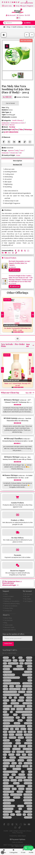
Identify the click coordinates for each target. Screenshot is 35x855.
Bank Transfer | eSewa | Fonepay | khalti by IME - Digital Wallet (17, 845)
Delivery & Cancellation (12, 601)
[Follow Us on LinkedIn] (12, 2)
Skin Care (28, 27)
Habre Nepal (22, 836)
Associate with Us (10, 630)
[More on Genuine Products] (17, 497)
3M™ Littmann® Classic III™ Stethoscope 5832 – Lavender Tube (18, 402)
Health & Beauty (17, 27)
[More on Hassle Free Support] (17, 565)
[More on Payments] (17, 549)
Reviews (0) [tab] (17, 165)
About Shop (8, 618)
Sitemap (20, 833)
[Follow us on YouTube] (15, 2)
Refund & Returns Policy (12, 603)
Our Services (8, 620)
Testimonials (8, 625)
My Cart (27, 596)
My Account (28, 594)
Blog (5, 623)
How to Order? (9, 596)
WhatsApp (28, 130)
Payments (7, 599)
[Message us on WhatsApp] (17, 2)
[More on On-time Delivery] (17, 532)
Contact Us (8, 611)
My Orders (27, 599)
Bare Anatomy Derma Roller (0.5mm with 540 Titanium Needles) (17, 459)
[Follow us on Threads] (6, 2)
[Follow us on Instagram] (4, 2)
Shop (8, 27)
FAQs (6, 594)
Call (12, 130)
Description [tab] (17, 161)
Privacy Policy (8, 608)
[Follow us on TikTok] (19, 2)
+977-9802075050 (11, 132)
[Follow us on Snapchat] (11, 2)
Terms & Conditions (10, 606)
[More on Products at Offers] (17, 514)
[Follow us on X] (8, 2)
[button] (7, 6)
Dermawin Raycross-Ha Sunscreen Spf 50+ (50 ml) (17, 441)
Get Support (28, 601)
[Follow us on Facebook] (2, 2)
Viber (21, 130)
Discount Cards (9, 627)
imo (16, 130)
